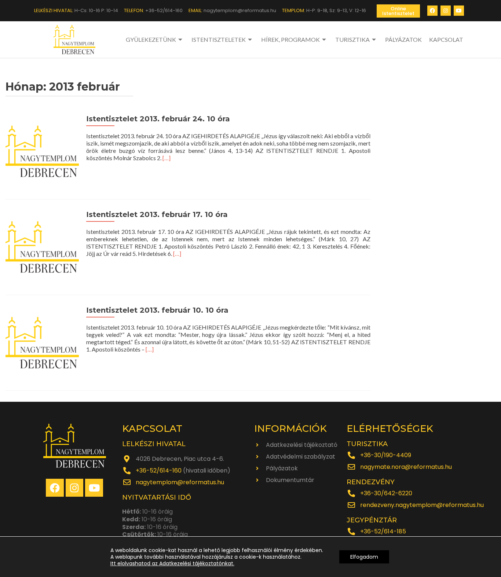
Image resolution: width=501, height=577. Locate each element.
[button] (398, 11)
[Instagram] (445, 10)
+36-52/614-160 (159, 470)
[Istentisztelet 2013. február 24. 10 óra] (42, 150)
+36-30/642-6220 (386, 493)
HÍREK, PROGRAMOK (290, 39)
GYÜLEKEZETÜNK (151, 39)
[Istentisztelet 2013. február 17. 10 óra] (42, 246)
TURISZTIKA (352, 39)
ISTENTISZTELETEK (218, 39)
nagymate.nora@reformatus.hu (406, 467)
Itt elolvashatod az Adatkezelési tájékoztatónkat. (172, 563)
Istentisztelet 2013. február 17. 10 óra (157, 214)
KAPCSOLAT (446, 39)
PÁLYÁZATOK (403, 39)
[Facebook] (432, 10)
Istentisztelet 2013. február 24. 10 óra (158, 118)
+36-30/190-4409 (385, 455)
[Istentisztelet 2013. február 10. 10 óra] (42, 341)
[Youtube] (459, 10)
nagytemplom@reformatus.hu (180, 482)
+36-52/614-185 (383, 531)
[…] (166, 157)
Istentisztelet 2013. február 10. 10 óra (157, 310)
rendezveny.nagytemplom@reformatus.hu (422, 505)
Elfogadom (364, 557)
